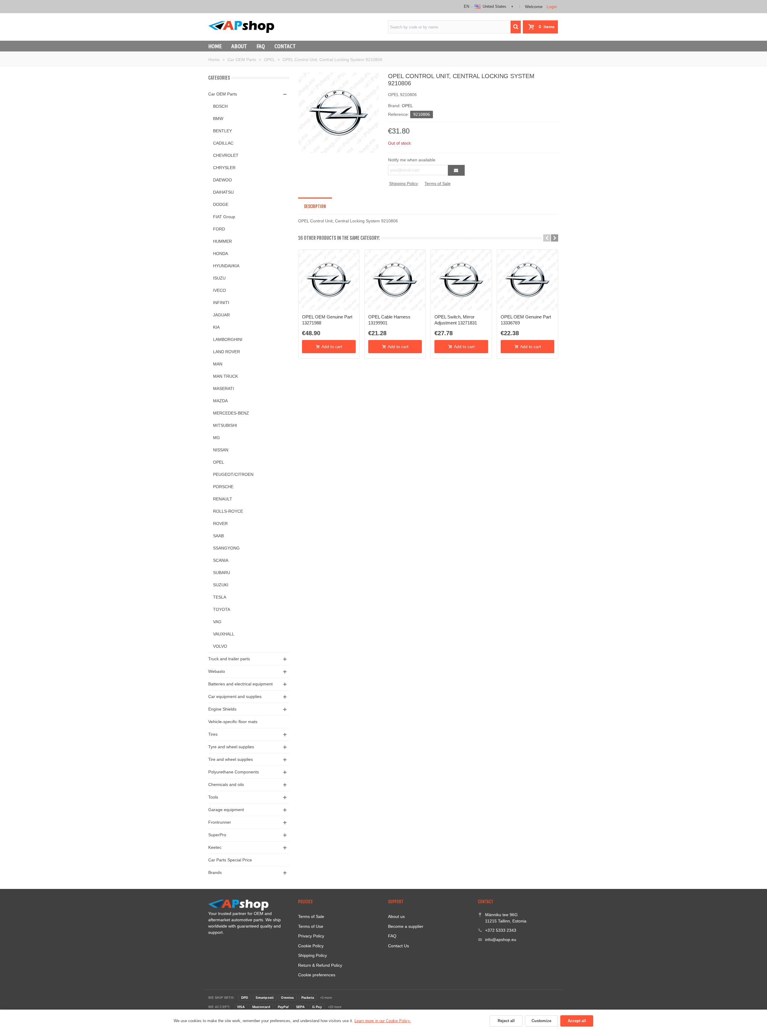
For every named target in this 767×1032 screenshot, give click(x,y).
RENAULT (222, 499)
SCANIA (220, 560)
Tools (213, 797)
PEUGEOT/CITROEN (233, 474)
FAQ (260, 46)
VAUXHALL (223, 634)
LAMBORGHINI (227, 339)
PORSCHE (223, 486)
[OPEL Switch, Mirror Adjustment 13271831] (461, 280)
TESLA (219, 597)
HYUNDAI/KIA (226, 265)
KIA (216, 327)
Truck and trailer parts (229, 658)
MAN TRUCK (225, 376)
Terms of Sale (438, 183)
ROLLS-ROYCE (228, 511)
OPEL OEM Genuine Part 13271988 (327, 319)
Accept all (577, 1021)
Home (215, 46)
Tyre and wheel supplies (231, 746)
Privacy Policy (311, 936)
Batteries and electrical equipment (240, 684)
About (239, 46)
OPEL (218, 462)
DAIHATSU (223, 192)
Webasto (216, 671)
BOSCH (220, 106)
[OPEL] (338, 112)
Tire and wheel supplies (230, 759)
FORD (219, 229)
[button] (546, 238)
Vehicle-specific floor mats (232, 721)
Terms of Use (310, 926)
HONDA (220, 253)
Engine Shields (222, 709)
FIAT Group (224, 216)
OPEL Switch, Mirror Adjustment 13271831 (455, 319)
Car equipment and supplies (235, 696)
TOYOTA (221, 609)
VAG (217, 621)
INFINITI (221, 302)
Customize (541, 1021)
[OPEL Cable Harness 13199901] (395, 280)
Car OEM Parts (222, 94)
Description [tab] (315, 206)
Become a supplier (405, 926)
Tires (213, 734)
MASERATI (223, 388)
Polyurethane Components (233, 772)
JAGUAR (221, 314)
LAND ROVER (226, 351)
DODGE (220, 204)
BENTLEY (222, 130)
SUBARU (221, 572)
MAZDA (220, 400)
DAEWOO (222, 179)
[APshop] (241, 27)
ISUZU (219, 278)
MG (216, 437)
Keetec (214, 847)
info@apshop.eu (500, 939)
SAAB (218, 535)
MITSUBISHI (225, 425)
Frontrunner (219, 822)
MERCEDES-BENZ (231, 413)
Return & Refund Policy (320, 965)
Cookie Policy (311, 945)
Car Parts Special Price (230, 860)
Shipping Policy (403, 183)
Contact (285, 46)
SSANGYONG (226, 548)
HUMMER (222, 241)
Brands (215, 872)
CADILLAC (223, 143)
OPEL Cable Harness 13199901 (389, 319)
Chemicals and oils (226, 784)
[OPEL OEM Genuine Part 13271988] (328, 280)
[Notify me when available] (456, 170)
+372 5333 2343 (500, 930)
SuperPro (217, 834)
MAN (217, 364)
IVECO (219, 290)
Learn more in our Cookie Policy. (382, 1021)
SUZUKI (220, 584)
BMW (218, 118)
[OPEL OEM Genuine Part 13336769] (527, 280)
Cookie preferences (316, 974)
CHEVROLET (225, 155)
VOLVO (220, 646)
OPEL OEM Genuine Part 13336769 (526, 319)
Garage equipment (226, 809)
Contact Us (398, 945)
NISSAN (220, 449)
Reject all (506, 1021)
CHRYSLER (224, 167)
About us (396, 916)
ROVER (220, 523)
